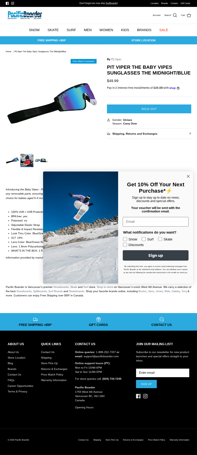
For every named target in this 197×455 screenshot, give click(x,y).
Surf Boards (55, 291)
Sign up (146, 384)
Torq (184, 291)
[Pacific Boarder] (24, 15)
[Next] (94, 103)
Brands (164, 3)
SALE (163, 30)
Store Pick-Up (49, 363)
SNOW (34, 30)
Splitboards (40, 291)
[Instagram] (12, 3)
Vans (151, 291)
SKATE (53, 30)
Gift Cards (185, 3)
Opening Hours (84, 407)
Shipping (46, 357)
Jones (159, 291)
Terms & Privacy (17, 391)
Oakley (176, 291)
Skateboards (76, 291)
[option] (52, 103)
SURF (71, 30)
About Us (13, 352)
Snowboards (24, 291)
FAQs (11, 380)
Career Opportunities (20, 385)
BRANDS (144, 30)
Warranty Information (54, 380)
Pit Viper (116, 59)
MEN (88, 30)
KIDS (125, 30)
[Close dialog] (188, 176)
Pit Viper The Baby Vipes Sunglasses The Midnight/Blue (40, 52)
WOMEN (106, 30)
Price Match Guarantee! (106, 4)
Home (8, 52)
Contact (174, 3)
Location (155, 3)
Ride (167, 291)
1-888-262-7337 (106, 352)
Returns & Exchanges (54, 368)
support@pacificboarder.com (101, 356)
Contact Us (14, 374)
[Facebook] (7, 3)
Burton (143, 291)
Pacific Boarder (22, 440)
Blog (10, 363)
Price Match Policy (52, 374)
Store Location (16, 357)
